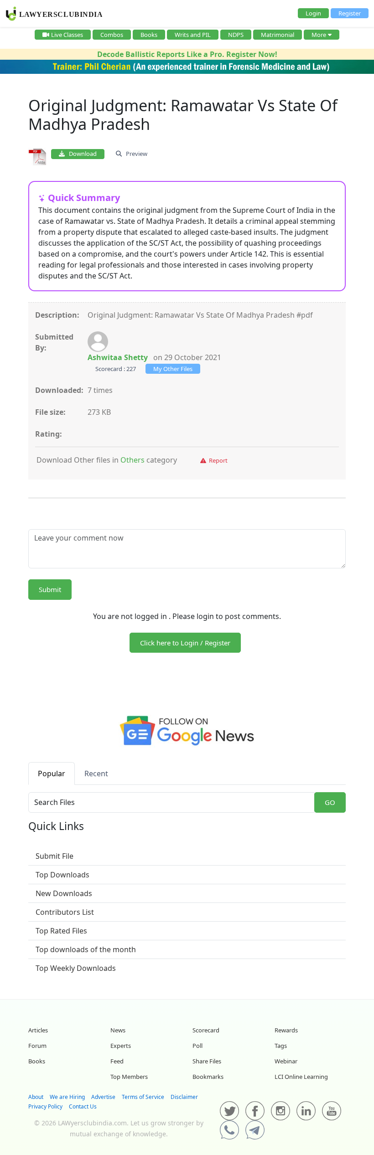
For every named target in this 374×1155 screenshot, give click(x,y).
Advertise (103, 1097)
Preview (134, 154)
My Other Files (172, 369)
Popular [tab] (51, 773)
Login (313, 13)
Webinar (286, 1061)
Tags (281, 1046)
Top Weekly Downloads (76, 968)
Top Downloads (62, 875)
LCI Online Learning (301, 1076)
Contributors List (65, 912)
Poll (197, 1046)
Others (132, 460)
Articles (38, 1030)
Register (349, 13)
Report (217, 460)
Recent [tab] (96, 773)
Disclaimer (184, 1097)
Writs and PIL (193, 35)
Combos (111, 35)
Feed (117, 1061)
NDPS (236, 35)
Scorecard (205, 1030)
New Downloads (64, 893)
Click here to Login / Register (185, 642)
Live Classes (67, 35)
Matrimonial (277, 35)
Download (81, 154)
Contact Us (83, 1106)
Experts (120, 1046)
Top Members (129, 1076)
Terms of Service (143, 1097)
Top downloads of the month (86, 949)
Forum (37, 1046)
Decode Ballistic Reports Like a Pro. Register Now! (187, 54)
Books (148, 35)
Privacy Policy (45, 1106)
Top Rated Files (61, 931)
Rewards (286, 1030)
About (35, 1097)
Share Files (206, 1061)
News (117, 1030)
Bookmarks (207, 1076)
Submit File (54, 856)
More (319, 35)
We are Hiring (67, 1097)
